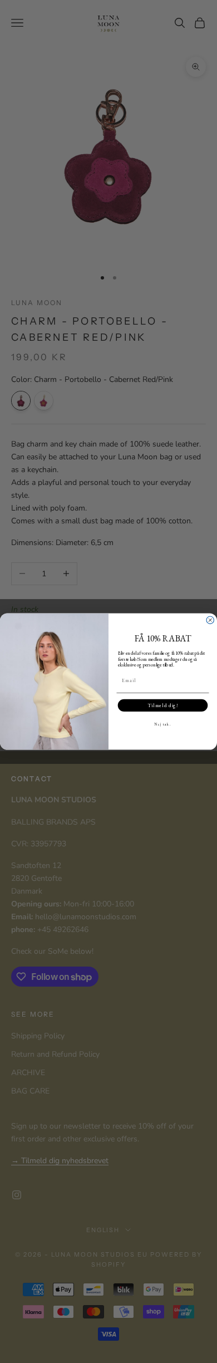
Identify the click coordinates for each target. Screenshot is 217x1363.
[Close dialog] (210, 620)
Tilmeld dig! (162, 705)
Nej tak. (162, 724)
